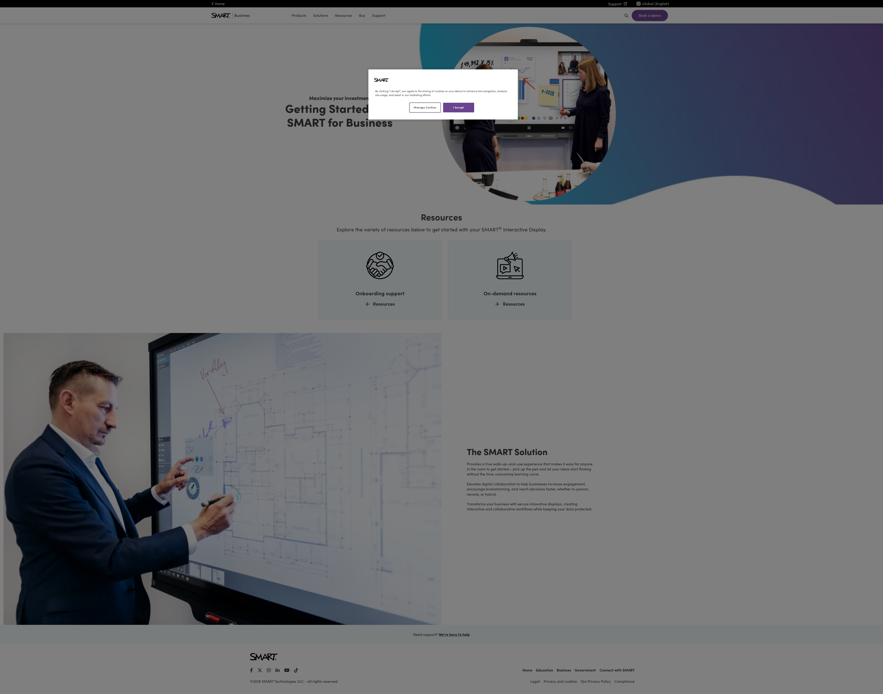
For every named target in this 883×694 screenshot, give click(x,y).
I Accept (458, 107)
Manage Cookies (425, 107)
